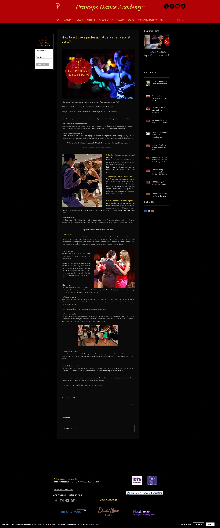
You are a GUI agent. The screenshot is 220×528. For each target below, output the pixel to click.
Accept (210, 524)
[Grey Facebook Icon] (56, 500)
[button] (68, 20)
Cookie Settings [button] (185, 524)
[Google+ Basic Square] (152, 211)
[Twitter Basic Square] (149, 211)
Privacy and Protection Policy (68, 495)
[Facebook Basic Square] (145, 211)
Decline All (198, 524)
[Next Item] (166, 41)
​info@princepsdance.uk (64, 482)
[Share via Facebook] (63, 397)
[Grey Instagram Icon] (61, 500)
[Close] (217, 524)
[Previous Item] (148, 41)
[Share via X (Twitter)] (68, 397)
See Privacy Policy (92, 524)
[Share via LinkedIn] (74, 397)
